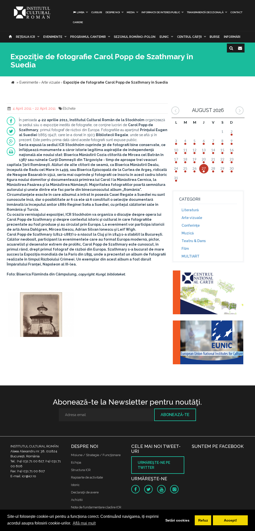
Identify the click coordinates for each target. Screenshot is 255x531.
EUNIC (164, 37)
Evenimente (52, 37)
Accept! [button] (230, 520)
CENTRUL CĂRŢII (189, 37)
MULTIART (190, 256)
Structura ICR (81, 470)
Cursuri (96, 12)
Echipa (76, 462)
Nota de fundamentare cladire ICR (96, 507)
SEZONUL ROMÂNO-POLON (134, 37)
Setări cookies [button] (177, 520)
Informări (232, 37)
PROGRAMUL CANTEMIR (88, 37)
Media (131, 12)
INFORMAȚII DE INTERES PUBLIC (160, 12)
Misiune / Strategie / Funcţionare (96, 455)
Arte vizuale (192, 218)
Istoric (75, 485)
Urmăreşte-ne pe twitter (154, 465)
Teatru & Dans (194, 241)
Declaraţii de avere (85, 492)
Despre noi (113, 12)
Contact (236, 12)
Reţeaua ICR (25, 37)
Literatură (190, 210)
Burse (215, 37)
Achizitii (77, 500)
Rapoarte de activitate (87, 477)
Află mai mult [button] (84, 523)
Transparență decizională (205, 12)
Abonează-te (175, 414)
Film (185, 249)
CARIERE (78, 22)
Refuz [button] (203, 520)
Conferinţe (191, 225)
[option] (41, 315)
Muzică (188, 233)
